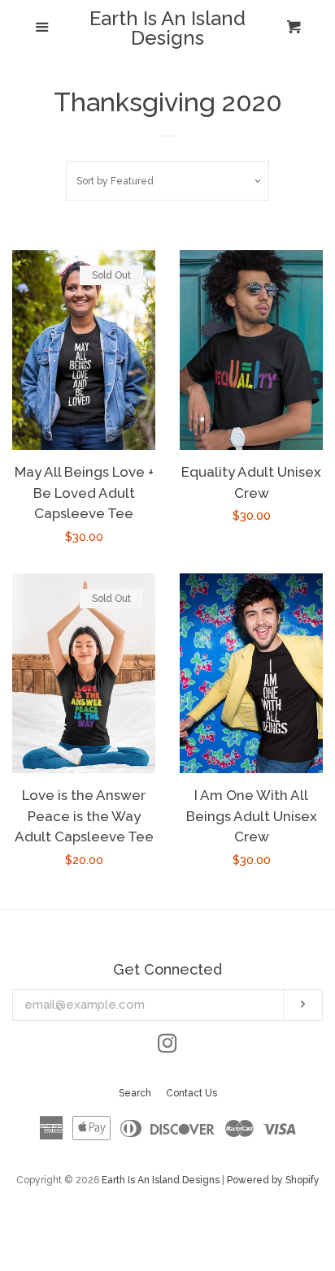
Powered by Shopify (273, 1180)
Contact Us (191, 1093)
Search (135, 1093)
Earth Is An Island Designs (167, 28)
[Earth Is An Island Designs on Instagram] (167, 1047)
